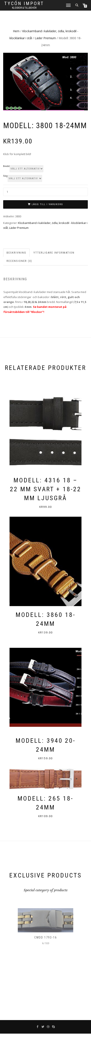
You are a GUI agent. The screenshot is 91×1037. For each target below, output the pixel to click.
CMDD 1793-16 (45, 937)
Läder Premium (45, 38)
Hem (16, 31)
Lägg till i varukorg (47, 204)
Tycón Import (24, 3)
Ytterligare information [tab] (53, 252)
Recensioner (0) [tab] (19, 260)
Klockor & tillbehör (24, 7)
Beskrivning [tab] (16, 252)
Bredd (6, 166)
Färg (5, 176)
